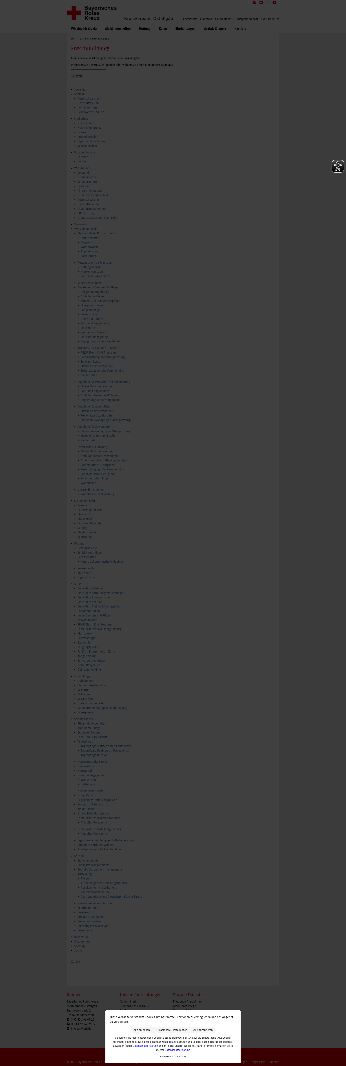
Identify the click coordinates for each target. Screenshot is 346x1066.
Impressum (165, 1056)
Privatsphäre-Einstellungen (171, 1029)
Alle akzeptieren (203, 1029)
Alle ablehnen (142, 1029)
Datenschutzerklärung (145, 1045)
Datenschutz (180, 1056)
